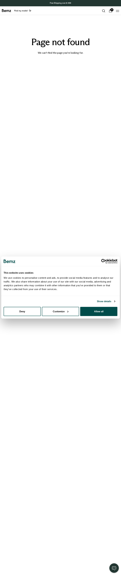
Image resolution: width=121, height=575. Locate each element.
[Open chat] (114, 568)
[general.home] (6, 10)
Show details (104, 301)
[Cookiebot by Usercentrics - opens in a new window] (103, 261)
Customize (59, 311)
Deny (22, 311)
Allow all (99, 311)
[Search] (103, 10)
